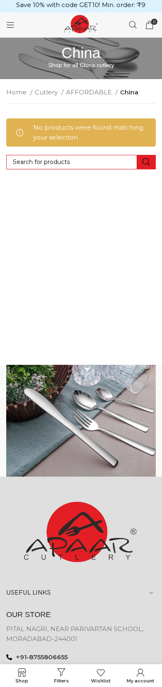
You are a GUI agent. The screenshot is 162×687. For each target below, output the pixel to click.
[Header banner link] (81, 6)
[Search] (133, 25)
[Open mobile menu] (10, 25)
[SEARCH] (146, 162)
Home (17, 92)
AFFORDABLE (89, 92)
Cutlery (47, 92)
